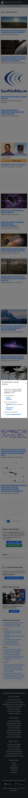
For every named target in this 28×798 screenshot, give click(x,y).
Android (8, 399)
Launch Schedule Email (13, 414)
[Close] (26, 383)
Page (14, 404)
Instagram (9, 407)
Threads (8, 409)
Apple (8, 397)
